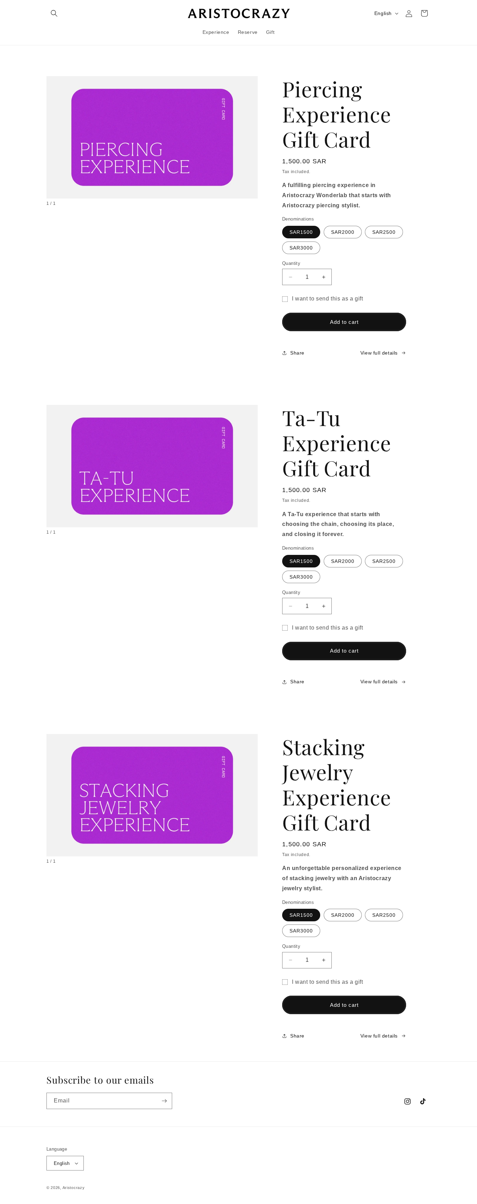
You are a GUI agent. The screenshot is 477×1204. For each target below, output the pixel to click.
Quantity (291, 263)
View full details (379, 353)
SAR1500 (301, 232)
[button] (54, 13)
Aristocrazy (74, 1188)
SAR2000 (342, 232)
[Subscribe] (164, 1101)
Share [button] (297, 353)
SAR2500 (384, 232)
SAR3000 (301, 248)
